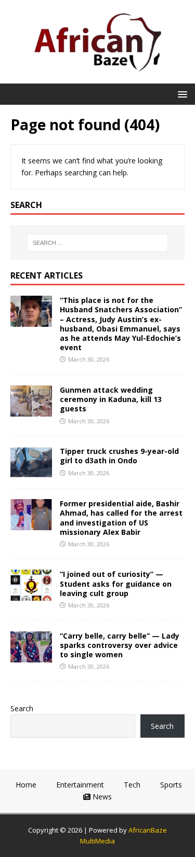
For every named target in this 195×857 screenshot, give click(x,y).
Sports (170, 785)
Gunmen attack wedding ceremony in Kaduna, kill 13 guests (111, 399)
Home (25, 785)
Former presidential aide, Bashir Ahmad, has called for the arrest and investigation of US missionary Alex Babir (121, 518)
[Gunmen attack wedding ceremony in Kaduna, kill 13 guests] (31, 411)
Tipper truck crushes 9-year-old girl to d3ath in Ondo (119, 455)
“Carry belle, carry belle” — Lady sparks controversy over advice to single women (119, 645)
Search (21, 708)
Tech (131, 785)
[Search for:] (97, 243)
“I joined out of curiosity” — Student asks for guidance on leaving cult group (116, 583)
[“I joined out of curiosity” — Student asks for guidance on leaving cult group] (31, 595)
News (101, 796)
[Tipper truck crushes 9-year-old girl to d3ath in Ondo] (31, 472)
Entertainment (79, 785)
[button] (180, 93)
